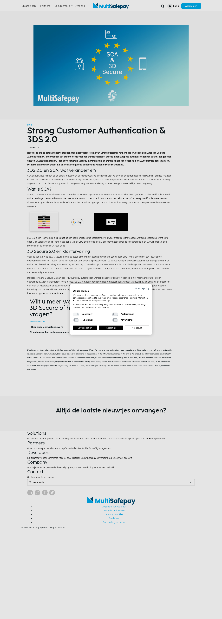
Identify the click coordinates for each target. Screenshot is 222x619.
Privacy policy (142, 288)
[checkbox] (76, 314)
